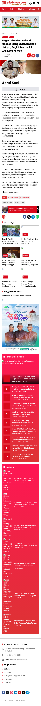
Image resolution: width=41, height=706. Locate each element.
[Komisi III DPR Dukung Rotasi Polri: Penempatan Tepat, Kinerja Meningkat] (7, 527)
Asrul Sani (25, 197)
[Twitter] (29, 217)
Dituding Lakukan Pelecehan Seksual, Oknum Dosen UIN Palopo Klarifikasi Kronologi (23, 396)
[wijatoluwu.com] (14, 3)
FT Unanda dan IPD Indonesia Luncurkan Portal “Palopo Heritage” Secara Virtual (25, 503)
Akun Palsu (14, 197)
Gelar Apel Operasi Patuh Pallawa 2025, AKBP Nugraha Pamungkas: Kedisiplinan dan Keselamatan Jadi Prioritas (25, 594)
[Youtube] (19, 692)
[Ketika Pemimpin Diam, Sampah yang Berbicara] (30, 231)
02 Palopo (7, 669)
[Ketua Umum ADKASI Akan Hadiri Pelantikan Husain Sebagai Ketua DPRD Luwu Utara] (7, 565)
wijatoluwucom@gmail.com (16, 659)
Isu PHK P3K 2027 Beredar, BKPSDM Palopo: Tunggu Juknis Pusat (8, 262)
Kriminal (4, 37)
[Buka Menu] (34, 3)
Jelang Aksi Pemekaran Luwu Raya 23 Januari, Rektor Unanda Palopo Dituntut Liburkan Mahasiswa (24, 455)
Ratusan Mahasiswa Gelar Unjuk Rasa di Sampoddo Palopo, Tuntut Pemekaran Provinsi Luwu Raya (24, 447)
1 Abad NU (7, 672)
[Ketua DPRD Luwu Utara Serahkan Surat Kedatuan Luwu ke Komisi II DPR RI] (7, 480)
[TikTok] (23, 692)
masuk (13, 296)
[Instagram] (11, 692)
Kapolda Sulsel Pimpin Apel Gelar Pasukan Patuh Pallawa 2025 (26, 622)
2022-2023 (8, 683)
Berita (5, 234)
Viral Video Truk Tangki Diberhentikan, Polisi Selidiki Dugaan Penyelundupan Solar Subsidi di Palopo (23, 422)
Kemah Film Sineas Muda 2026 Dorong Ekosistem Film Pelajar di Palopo (10, 241)
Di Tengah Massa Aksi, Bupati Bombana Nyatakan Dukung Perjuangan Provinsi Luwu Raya (24, 388)
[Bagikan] (37, 55)
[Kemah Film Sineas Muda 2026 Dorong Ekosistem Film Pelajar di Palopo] (11, 231)
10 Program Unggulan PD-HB (14, 676)
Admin (4, 55)
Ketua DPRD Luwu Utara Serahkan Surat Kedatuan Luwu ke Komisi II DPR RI (24, 480)
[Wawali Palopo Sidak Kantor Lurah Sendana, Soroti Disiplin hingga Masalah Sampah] (11, 274)
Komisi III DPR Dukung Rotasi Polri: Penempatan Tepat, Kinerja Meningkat (25, 526)
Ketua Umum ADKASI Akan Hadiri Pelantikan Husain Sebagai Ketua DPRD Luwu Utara (24, 565)
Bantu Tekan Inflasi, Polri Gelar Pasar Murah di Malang (25, 544)
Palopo (11, 37)
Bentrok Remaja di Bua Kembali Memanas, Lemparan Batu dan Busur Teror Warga (29, 262)
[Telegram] (33, 217)
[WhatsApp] (37, 217)
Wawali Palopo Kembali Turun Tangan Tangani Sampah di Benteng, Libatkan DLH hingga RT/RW (29, 284)
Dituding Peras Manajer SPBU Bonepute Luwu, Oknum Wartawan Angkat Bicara (23, 413)
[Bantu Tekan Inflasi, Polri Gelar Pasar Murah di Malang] (7, 545)
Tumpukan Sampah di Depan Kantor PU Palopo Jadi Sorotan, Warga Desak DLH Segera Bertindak (24, 405)
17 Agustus (8, 679)
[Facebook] (24, 217)
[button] (30, 3)
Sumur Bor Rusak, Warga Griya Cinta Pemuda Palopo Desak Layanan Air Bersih (24, 438)
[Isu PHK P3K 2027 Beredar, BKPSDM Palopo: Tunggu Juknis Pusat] (11, 252)
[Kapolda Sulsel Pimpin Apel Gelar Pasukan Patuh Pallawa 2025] (7, 623)
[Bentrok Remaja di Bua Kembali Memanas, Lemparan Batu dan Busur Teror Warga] (30, 252)
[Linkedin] (15, 692)
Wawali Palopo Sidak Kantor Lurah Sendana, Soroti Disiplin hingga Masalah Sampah (10, 284)
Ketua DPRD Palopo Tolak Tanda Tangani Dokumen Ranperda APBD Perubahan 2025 (25, 430)
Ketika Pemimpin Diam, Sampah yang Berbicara (30, 241)
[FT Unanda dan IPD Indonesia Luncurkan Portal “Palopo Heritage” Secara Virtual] (7, 504)
